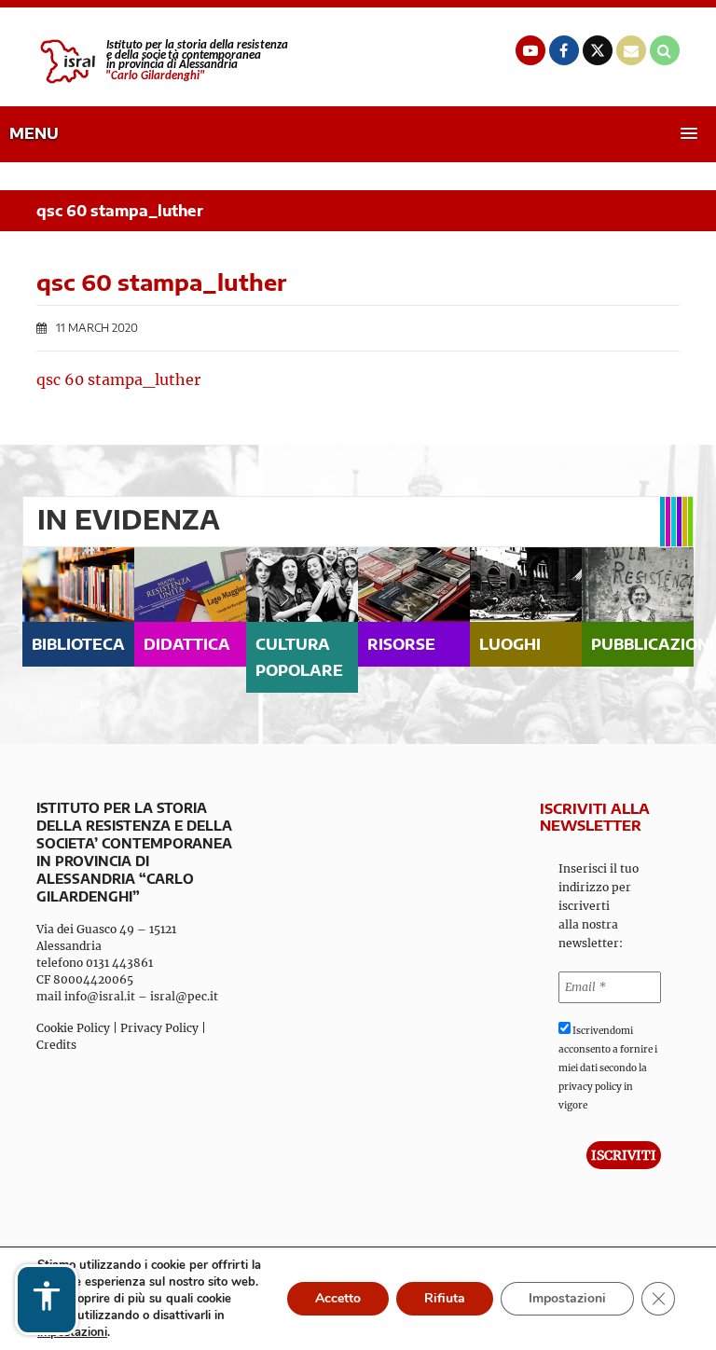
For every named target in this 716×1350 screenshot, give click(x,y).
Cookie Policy (73, 1028)
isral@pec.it (184, 996)
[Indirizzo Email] (631, 50)
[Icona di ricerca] (665, 50)
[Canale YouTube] (530, 50)
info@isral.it (99, 996)
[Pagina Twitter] (598, 50)
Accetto (338, 1298)
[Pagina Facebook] (564, 50)
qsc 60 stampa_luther (118, 379)
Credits (56, 1045)
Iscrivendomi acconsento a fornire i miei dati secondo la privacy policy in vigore (607, 1068)
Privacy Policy (159, 1028)
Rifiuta (444, 1298)
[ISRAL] (162, 61)
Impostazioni (567, 1298)
